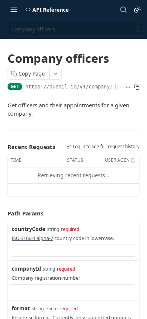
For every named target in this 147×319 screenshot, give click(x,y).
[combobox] (73, 251)
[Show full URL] (128, 87)
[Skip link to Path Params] (2, 213)
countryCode (28, 228)
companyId (26, 268)
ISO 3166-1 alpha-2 (32, 238)
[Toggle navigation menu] (14, 9)
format (21, 308)
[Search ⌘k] (123, 9)
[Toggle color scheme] (137, 9)
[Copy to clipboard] (136, 87)
